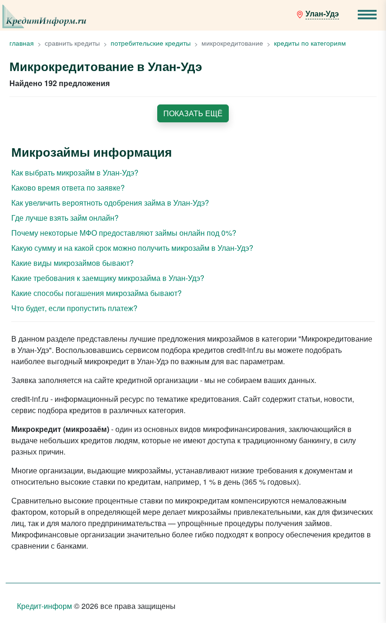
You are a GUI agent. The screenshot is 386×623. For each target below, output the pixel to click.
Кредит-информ (44, 605)
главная (21, 43)
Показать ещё (193, 113)
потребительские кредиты (151, 43)
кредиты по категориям (310, 43)
